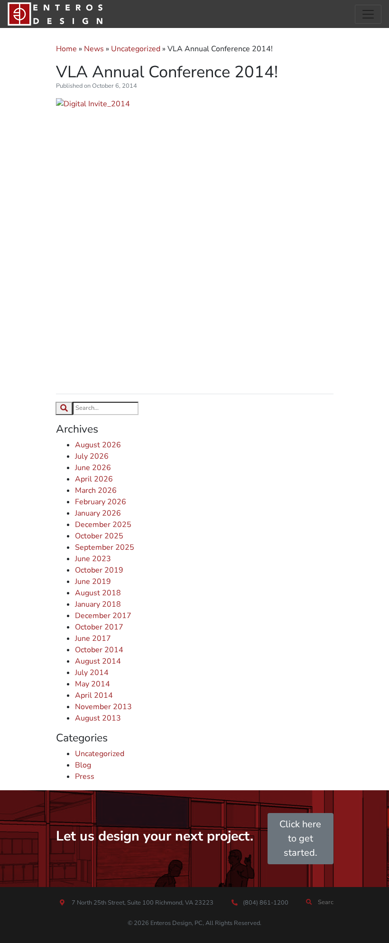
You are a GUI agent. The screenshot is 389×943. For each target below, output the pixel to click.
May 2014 (92, 684)
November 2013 (103, 707)
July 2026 (92, 456)
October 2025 (99, 536)
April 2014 (94, 695)
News (94, 49)
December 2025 (103, 524)
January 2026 (98, 513)
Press (84, 776)
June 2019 (93, 581)
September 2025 (104, 547)
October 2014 (99, 650)
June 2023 (93, 559)
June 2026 (93, 467)
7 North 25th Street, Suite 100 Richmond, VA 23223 (142, 902)
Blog (83, 765)
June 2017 (93, 638)
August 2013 (98, 718)
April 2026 (94, 479)
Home (66, 49)
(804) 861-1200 (264, 902)
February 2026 (100, 502)
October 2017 (99, 627)
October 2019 (99, 570)
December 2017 (103, 615)
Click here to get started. (300, 838)
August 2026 (98, 445)
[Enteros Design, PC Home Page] (55, 14)
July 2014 (92, 672)
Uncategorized (135, 49)
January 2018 (98, 604)
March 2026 (96, 490)
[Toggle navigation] (368, 14)
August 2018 (98, 593)
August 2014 (98, 661)
